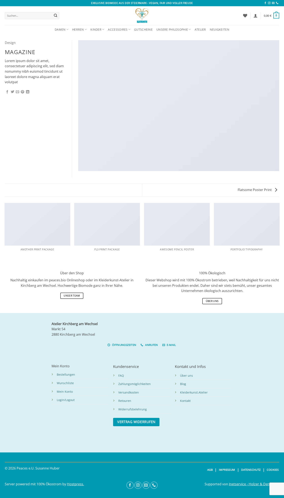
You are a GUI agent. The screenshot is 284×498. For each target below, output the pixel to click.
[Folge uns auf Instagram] (269, 3)
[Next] (279, 232)
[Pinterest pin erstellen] (22, 92)
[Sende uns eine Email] (273, 3)
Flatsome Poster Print (255, 190)
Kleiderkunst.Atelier (194, 392)
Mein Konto (65, 392)
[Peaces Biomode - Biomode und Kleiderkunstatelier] (142, 15)
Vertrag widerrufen (136, 422)
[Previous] (5, 232)
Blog (183, 384)
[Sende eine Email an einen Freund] (17, 92)
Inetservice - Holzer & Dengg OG (254, 484)
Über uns (186, 376)
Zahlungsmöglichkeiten (134, 384)
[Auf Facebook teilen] (7, 92)
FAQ (121, 376)
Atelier (200, 29)
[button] (255, 15)
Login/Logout (66, 400)
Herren (78, 29)
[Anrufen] (277, 3)
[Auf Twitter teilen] (12, 92)
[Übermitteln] (55, 15)
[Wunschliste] (245, 15)
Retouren (124, 401)
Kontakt (185, 401)
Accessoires (117, 29)
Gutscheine (143, 29)
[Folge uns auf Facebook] (265, 3)
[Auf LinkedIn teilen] (27, 92)
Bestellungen (66, 374)
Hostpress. (75, 484)
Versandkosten (128, 392)
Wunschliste (65, 383)
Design (10, 42)
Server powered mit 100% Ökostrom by (36, 484)
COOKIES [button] (273, 470)
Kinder (95, 29)
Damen (60, 29)
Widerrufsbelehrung (132, 409)
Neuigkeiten (219, 29)
